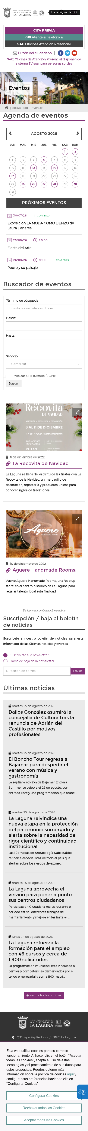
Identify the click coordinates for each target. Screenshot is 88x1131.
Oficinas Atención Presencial (44, 44)
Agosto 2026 (44, 133)
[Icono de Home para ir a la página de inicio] (44, 1021)
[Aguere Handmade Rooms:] (44, 534)
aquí (70, 1074)
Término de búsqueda (22, 300)
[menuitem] (44, 30)
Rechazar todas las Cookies (44, 1108)
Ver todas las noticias (46, 995)
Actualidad (20, 108)
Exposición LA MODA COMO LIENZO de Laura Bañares (40, 226)
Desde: (11, 318)
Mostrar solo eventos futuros (34, 376)
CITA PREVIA (44, 30)
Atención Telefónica (44, 37)
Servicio (12, 356)
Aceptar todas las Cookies (44, 1120)
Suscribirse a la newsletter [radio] (29, 655)
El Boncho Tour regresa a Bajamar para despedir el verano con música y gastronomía (38, 767)
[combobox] (44, 364)
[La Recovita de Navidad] (44, 427)
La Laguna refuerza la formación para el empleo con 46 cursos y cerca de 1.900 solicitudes (39, 951)
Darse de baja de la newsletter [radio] (32, 661)
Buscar (14, 383)
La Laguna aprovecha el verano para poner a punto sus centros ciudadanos (40, 894)
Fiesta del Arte (19, 248)
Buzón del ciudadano (35, 53)
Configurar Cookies (44, 1096)
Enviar (77, 671)
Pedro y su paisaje (22, 267)
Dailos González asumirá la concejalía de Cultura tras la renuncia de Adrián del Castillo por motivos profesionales (41, 723)
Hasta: (10, 335)
